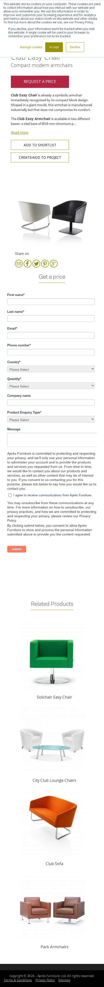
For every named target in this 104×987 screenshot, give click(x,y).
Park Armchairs (54, 947)
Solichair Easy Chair (54, 697)
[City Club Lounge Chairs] (52, 740)
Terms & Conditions (18, 980)
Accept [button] (54, 47)
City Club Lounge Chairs (54, 780)
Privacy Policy (45, 980)
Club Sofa (54, 863)
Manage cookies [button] (31, 47)
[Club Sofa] (52, 823)
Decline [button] (75, 47)
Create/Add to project (40, 157)
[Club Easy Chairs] (52, 208)
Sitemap (64, 980)
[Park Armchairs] (52, 906)
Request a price (40, 81)
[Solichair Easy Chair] (52, 656)
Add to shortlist (40, 145)
